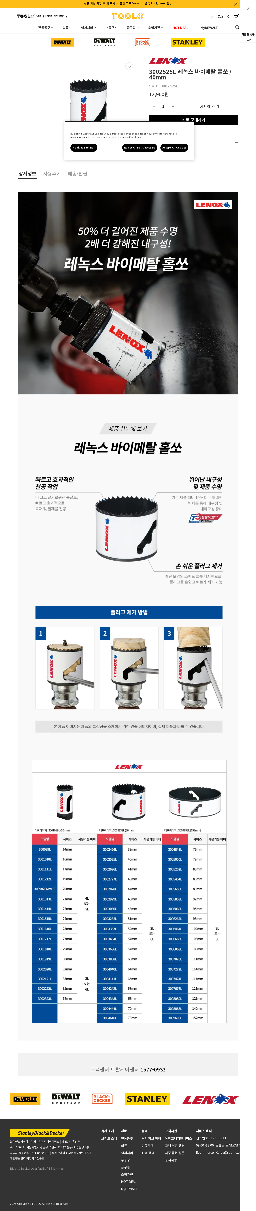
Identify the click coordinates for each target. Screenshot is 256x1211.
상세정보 (27, 173)
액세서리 (127, 1152)
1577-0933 (153, 1069)
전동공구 (127, 1138)
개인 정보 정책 (151, 1138)
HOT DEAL (128, 1181)
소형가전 (127, 1174)
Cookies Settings (84, 147)
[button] (236, 17)
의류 (124, 1145)
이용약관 (147, 1145)
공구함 (125, 1167)
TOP (248, 39)
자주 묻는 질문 (175, 1152)
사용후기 (52, 173)
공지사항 (171, 1160)
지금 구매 (193, 120)
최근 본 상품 (248, 34)
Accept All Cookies (174, 147)
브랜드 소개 (109, 1138)
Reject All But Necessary (139, 147)
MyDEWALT (129, 1188)
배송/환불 (77, 173)
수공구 (125, 1160)
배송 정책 (147, 1152)
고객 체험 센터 (175, 1145)
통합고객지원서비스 (178, 1138)
